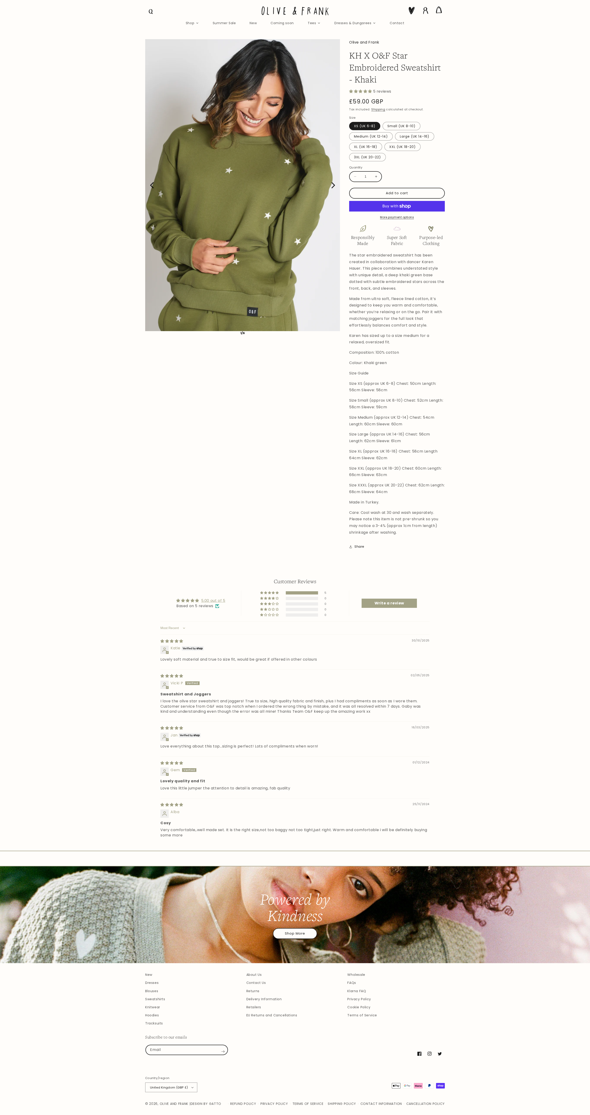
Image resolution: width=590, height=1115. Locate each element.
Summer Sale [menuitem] (224, 23)
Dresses (152, 982)
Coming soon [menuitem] (282, 23)
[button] (151, 11)
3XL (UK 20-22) (367, 157)
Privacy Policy (359, 999)
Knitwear (152, 1007)
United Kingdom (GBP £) (169, 1087)
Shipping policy (342, 1103)
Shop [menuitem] (190, 23)
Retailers (253, 1007)
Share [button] (359, 546)
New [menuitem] (253, 23)
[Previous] (152, 185)
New (148, 974)
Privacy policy (274, 1103)
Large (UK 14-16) (414, 136)
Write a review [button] (389, 603)
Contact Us (256, 982)
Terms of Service (362, 1015)
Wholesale (356, 974)
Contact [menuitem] (397, 23)
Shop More (295, 933)
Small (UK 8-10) (401, 126)
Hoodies (152, 1015)
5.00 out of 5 (213, 600)
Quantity (355, 167)
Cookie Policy (358, 1007)
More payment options (397, 217)
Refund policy (243, 1103)
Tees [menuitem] (312, 23)
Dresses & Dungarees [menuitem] (352, 23)
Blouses (151, 991)
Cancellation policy (425, 1103)
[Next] (333, 185)
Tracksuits (154, 1023)
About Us (254, 974)
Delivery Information (264, 999)
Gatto (215, 1103)
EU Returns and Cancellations (271, 1015)
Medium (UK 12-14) (371, 136)
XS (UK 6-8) (364, 126)
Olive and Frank (174, 1103)
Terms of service (308, 1103)
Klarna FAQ (356, 991)
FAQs (351, 982)
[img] (171, 641)
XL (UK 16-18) (365, 146)
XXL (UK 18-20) (402, 146)
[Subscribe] (223, 1051)
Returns (253, 991)
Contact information (381, 1103)
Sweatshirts (155, 999)
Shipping (378, 109)
